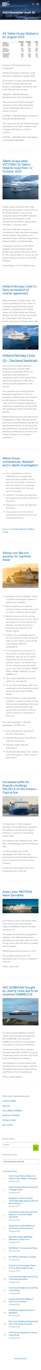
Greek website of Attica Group (18, 530)
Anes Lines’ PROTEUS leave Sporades (17, 894)
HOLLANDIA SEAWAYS (12, 1111)
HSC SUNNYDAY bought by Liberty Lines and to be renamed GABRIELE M (20, 991)
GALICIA (6, 1106)
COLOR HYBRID (9, 1101)
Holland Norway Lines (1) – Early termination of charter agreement (20, 290)
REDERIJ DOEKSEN (11, 1116)
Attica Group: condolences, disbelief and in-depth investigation (20, 462)
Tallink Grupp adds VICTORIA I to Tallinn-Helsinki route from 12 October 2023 (17, 167)
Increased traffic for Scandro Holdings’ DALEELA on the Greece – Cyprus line (20, 788)
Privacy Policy (20, 1359)
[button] (37, 4)
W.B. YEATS (8, 1125)
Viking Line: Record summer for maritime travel (17, 556)
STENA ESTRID (9, 1120)
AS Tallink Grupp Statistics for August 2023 (20, 36)
